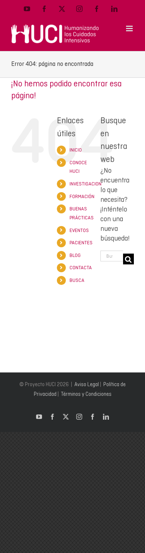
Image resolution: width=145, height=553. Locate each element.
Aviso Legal (86, 384)
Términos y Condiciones (86, 394)
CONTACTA (81, 267)
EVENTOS (79, 230)
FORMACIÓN (82, 196)
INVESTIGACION (86, 184)
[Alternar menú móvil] (130, 28)
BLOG (75, 255)
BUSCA (77, 280)
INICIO (76, 150)
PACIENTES (81, 242)
